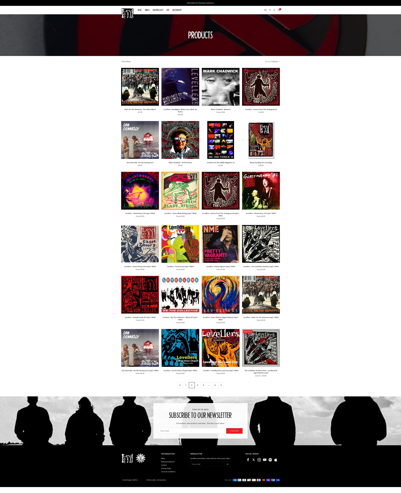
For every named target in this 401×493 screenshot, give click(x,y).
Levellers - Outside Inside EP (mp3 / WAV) (140, 317)
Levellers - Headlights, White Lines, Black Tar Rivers (180, 110)
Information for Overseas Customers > (201, 3)
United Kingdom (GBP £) (129, 480)
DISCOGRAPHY (177, 10)
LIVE (168, 10)
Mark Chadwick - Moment (220, 109)
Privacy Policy (166, 468)
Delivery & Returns (168, 462)
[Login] (274, 10)
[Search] (270, 10)
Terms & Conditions (168, 472)
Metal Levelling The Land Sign (261, 162)
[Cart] (279, 10)
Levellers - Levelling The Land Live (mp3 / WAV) (220, 370)
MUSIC (140, 10)
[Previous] (180, 385)
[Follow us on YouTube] (264, 460)
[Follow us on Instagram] (259, 460)
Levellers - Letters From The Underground (261, 109)
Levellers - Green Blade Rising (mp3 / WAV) (180, 213)
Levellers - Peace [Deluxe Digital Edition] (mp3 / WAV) (220, 318)
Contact (164, 465)
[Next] (221, 385)
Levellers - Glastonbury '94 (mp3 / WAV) (140, 213)
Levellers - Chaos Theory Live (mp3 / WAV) (140, 266)
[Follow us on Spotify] (270, 460)
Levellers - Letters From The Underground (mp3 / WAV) (220, 214)
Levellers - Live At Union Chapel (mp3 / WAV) (180, 370)
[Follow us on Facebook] (248, 460)
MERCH (147, 10)
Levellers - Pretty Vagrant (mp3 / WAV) (220, 266)
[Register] (227, 464)
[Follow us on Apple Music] (276, 460)
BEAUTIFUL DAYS (158, 10)
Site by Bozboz (161, 480)
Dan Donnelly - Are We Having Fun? (140, 162)
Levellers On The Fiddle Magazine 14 (220, 162)
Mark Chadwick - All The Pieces (180, 162)
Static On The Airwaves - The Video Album (140, 109)
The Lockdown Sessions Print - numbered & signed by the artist (261, 371)
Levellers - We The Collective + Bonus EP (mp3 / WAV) (180, 318)
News (163, 458)
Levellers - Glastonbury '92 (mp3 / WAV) (261, 213)
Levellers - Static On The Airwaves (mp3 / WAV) (261, 317)
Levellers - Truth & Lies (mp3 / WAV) (180, 266)
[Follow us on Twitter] (253, 460)
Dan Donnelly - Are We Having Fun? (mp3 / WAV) (140, 370)
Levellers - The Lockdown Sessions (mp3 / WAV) (261, 266)
